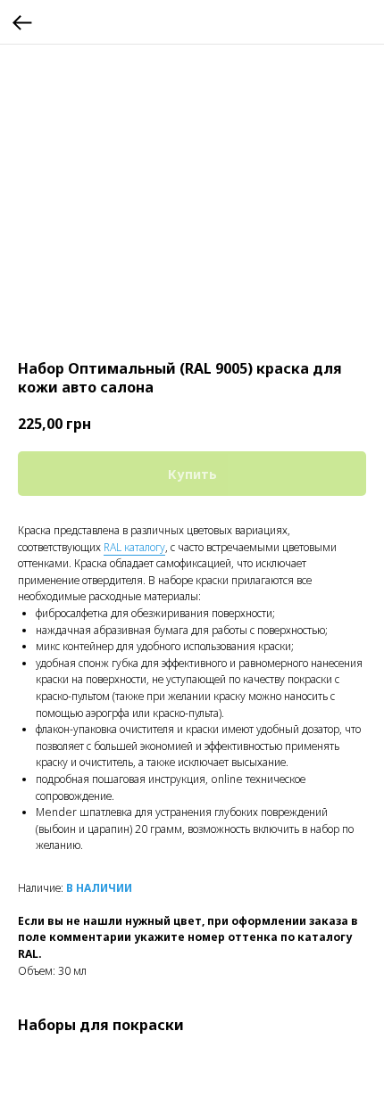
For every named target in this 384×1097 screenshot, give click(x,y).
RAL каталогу (134, 547)
